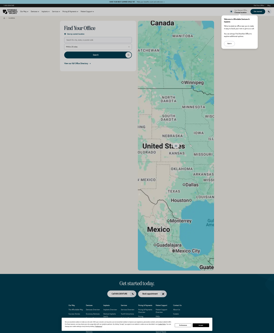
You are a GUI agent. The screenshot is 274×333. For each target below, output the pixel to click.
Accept (201, 325)
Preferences (183, 325)
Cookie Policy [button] (162, 324)
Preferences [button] (98, 326)
